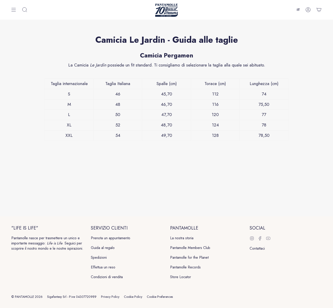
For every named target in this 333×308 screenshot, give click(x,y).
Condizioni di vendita (107, 277)
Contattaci (257, 248)
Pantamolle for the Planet (189, 257)
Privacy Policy (110, 296)
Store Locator (180, 277)
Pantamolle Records (185, 267)
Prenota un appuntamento (110, 238)
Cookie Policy (133, 296)
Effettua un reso (103, 267)
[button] (24, 10)
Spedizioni (99, 257)
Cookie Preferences (160, 296)
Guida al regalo (103, 247)
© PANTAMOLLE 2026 (27, 296)
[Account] (308, 10)
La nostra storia (181, 238)
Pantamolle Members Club (190, 247)
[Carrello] (319, 10)
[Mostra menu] (13, 10)
